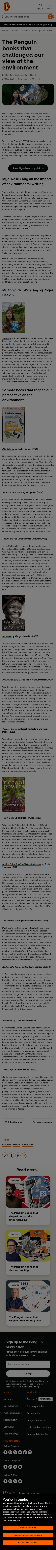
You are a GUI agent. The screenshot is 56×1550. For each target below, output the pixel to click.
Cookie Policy (13, 1520)
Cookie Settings (28, 1528)
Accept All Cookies (28, 1542)
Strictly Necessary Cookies (28, 1535)
